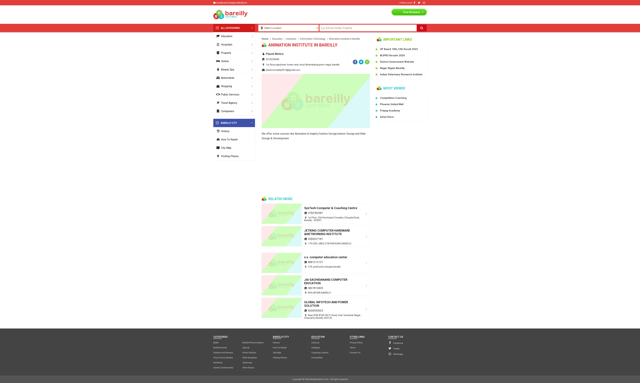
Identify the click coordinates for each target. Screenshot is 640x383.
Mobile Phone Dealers (253, 342)
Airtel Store (387, 116)
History (225, 131)
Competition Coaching (393, 97)
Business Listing (411, 13)
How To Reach (229, 139)
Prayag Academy (390, 110)
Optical (245, 347)
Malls (215, 342)
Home (265, 38)
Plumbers (217, 362)
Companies (227, 111)
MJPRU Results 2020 (392, 55)
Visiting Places (230, 156)
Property (226, 52)
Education (226, 36)
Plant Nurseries (249, 357)
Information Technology (312, 38)
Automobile (227, 77)
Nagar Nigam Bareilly (392, 68)
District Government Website (397, 61)
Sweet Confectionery (223, 367)
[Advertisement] (320, 14)
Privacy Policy (356, 342)
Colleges (315, 347)
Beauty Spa (227, 69)
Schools (315, 342)
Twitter (396, 348)
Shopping (226, 86)
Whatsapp (398, 354)
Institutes (291, 38)
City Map (226, 147)
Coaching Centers (319, 352)
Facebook (398, 343)
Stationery (247, 362)
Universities (316, 357)
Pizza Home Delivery (223, 357)
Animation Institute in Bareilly (344, 38)
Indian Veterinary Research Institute (401, 74)
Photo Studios (249, 352)
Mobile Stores (220, 347)
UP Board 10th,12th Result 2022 (399, 49)
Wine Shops (248, 367)
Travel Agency (229, 102)
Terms (353, 347)
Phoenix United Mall (392, 104)
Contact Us (355, 352)
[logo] (230, 14)
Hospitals (226, 44)
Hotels (225, 61)
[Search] (422, 28)
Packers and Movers (223, 352)
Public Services (230, 94)
